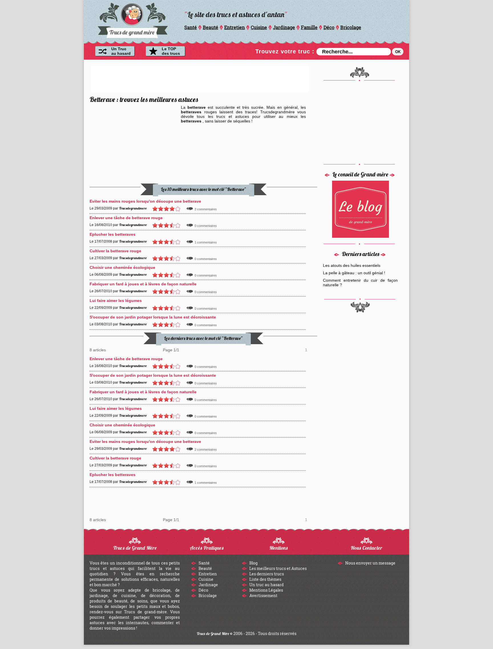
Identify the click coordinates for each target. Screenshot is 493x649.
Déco (329, 27)
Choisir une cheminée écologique (122, 267)
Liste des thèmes (264, 579)
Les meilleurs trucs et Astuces (277, 568)
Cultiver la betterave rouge (115, 251)
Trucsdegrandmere (133, 208)
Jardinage (284, 27)
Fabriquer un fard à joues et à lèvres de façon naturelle (143, 284)
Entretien (234, 27)
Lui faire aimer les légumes (116, 300)
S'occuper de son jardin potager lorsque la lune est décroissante (153, 317)
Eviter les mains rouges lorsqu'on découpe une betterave (145, 201)
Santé (190, 27)
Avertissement (262, 595)
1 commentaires (206, 242)
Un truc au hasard (266, 584)
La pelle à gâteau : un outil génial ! (354, 273)
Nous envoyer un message (369, 563)
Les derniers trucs (266, 574)
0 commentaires (206, 225)
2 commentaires (206, 209)
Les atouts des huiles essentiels (351, 265)
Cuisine (259, 27)
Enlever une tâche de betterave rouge (126, 217)
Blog (253, 563)
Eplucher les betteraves (113, 234)
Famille (309, 27)
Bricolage (350, 27)
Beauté (210, 27)
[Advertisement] (200, 78)
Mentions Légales (265, 590)
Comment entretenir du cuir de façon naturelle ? (360, 282)
